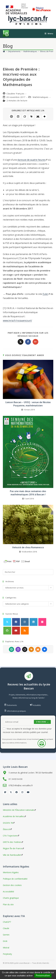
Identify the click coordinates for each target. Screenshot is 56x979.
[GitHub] (7, 631)
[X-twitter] (11, 792)
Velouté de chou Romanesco (28, 547)
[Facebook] (16, 622)
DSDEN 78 (8, 823)
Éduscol (6, 829)
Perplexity (18, 116)
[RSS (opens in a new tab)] (40, 24)
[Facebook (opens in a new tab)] (28, 24)
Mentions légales (11, 872)
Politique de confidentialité (15, 878)
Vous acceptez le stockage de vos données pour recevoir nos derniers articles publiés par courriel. (27, 730)
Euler (45, 294)
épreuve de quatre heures (32, 159)
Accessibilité (8, 891)
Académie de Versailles (13, 816)
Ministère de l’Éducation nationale (18, 810)
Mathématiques (40, 97)
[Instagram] (25, 622)
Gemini (44, 116)
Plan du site (8, 904)
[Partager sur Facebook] (28, 342)
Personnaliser (43, 975)
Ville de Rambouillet (12, 855)
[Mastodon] (5, 792)
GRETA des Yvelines (12, 842)
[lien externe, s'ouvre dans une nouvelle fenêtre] (17, 9)
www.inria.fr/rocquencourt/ (17, 320)
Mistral (37, 116)
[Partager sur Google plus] (35, 342)
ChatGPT (11, 116)
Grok (24, 116)
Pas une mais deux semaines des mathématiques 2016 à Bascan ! (28, 493)
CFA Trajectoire (10, 835)
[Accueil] (4, 51)
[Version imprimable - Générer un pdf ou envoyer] (17, 561)
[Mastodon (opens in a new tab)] (16, 24)
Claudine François (15, 93)
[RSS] (25, 631)
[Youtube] (16, 631)
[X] (7, 622)
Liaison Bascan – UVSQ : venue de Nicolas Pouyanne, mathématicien (28, 404)
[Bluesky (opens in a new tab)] (20, 24)
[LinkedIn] (33, 622)
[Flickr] (42, 622)
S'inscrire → (42, 722)
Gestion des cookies (12, 885)
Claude (31, 116)
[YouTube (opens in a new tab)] (36, 24)
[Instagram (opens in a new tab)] (32, 24)
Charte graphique (11, 898)
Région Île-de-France (12, 848)
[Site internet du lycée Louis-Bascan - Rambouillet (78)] (28, 19)
